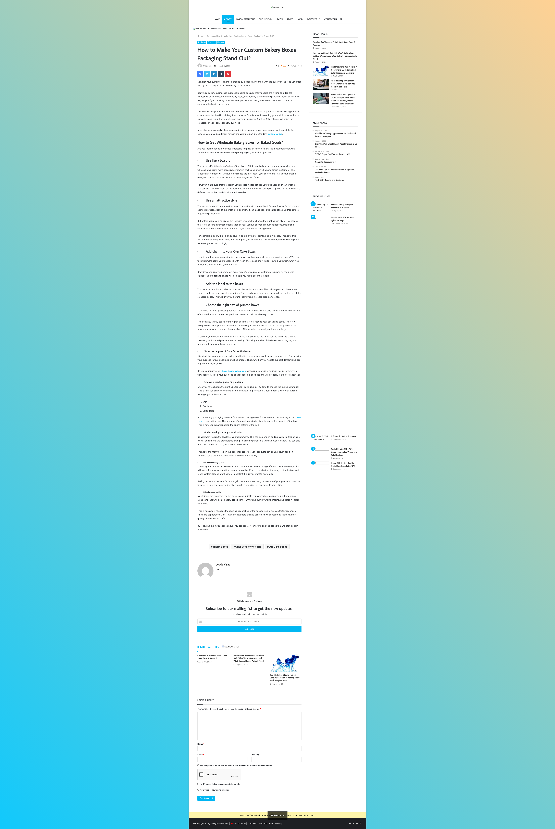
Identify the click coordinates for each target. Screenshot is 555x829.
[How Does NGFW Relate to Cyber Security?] (321, 324)
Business (228, 19)
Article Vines (208, 66)
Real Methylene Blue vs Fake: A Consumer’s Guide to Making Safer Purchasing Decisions (284, 678)
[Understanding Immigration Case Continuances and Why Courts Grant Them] (321, 84)
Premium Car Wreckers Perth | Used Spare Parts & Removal (212, 657)
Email (200, 755)
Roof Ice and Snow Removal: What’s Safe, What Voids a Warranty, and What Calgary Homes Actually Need (249, 658)
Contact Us (330, 19)
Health (279, 19)
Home (217, 19)
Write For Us (313, 19)
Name (200, 744)
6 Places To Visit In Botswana (343, 436)
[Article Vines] (277, 7)
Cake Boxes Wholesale (248, 546)
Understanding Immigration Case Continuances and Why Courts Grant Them (343, 83)
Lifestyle (220, 42)
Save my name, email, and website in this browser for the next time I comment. (236, 765)
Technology (265, 19)
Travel (290, 19)
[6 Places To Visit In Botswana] (321, 440)
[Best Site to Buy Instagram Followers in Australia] (321, 208)
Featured (211, 42)
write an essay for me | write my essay (264, 823)
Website (255, 755)
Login (300, 19)
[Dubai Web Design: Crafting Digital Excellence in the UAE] (321, 467)
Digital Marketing (245, 19)
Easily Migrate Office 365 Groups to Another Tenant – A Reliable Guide (344, 452)
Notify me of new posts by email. (215, 790)
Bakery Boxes (220, 546)
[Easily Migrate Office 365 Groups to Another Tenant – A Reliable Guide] (321, 453)
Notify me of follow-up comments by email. (220, 784)
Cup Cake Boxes (278, 546)
